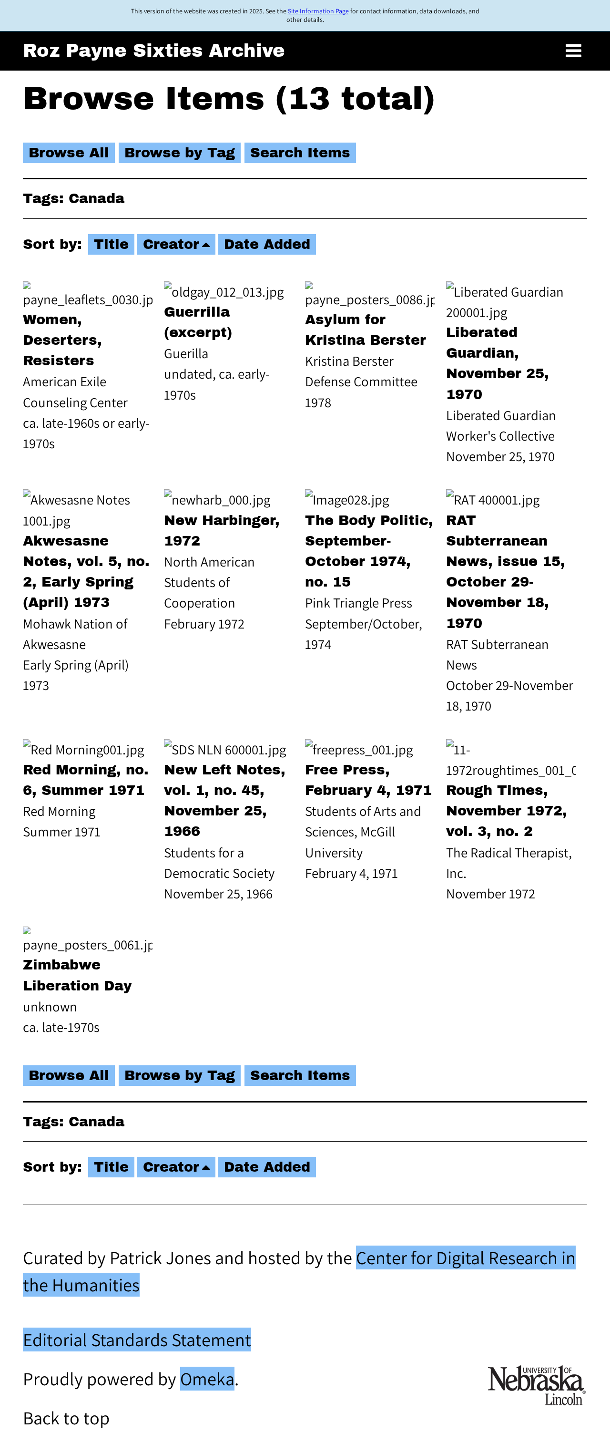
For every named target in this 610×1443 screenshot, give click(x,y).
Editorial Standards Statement (137, 1339)
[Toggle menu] (573, 51)
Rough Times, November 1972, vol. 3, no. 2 (506, 811)
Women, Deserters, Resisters (62, 340)
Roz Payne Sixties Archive (154, 51)
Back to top (66, 1418)
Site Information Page (318, 11)
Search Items (300, 152)
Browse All (69, 152)
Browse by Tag (179, 152)
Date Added (267, 244)
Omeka (207, 1379)
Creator (171, 244)
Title (111, 244)
